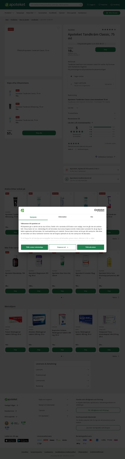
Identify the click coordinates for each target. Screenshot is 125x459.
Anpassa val (61, 247)
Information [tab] (62, 217)
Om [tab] (92, 217)
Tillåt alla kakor (90, 247)
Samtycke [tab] (33, 217)
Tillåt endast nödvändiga (34, 247)
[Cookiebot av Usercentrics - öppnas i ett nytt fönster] (95, 210)
